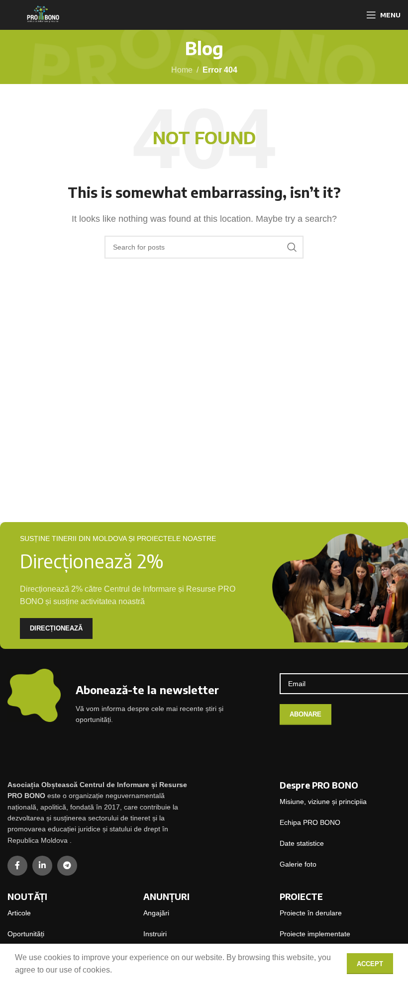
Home (182, 70)
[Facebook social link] (17, 866)
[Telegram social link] (67, 866)
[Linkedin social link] (42, 866)
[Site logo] (42, 14)
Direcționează (56, 628)
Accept (370, 964)
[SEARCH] (292, 247)
